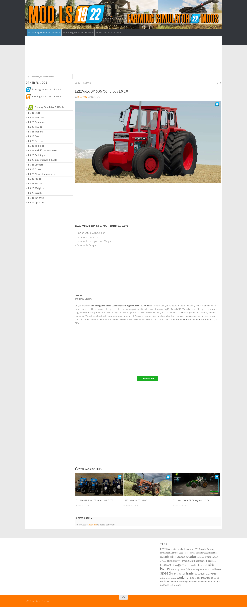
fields (209, 560)
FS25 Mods (211, 581)
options (181, 569)
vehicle (208, 574)
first (214, 561)
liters (202, 565)
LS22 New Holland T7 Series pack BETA (94, 500)
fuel (176, 565)
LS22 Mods (82, 97)
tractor (180, 573)
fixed (162, 565)
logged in (92, 524)
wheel (168, 578)
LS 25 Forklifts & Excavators (43, 150)
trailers (197, 574)
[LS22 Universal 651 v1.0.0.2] (148, 484)
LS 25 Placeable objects (41, 174)
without (173, 578)
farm (177, 560)
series (207, 570)
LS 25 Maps (34, 112)
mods (173, 569)
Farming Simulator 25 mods (108, 32)
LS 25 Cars (33, 136)
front (168, 565)
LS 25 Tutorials (36, 197)
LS (206, 565)
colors (200, 557)
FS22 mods (200, 549)
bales (176, 557)
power (201, 569)
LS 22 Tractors (83, 82)
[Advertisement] (147, 59)
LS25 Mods (175, 585)
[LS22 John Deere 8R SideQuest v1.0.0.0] (196, 484)
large (192, 565)
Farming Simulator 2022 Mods (201, 553)
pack (189, 569)
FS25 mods (172, 581)
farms (203, 561)
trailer (190, 573)
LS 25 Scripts (35, 193)
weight (162, 578)
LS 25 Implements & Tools (42, 160)
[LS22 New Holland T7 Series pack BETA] (99, 484)
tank (173, 573)
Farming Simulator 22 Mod (192, 581)
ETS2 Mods (166, 549)
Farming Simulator (190, 560)
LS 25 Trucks (35, 126)
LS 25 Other (34, 169)
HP (188, 565)
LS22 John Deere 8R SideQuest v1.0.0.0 (190, 500)
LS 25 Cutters (35, 141)
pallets (195, 570)
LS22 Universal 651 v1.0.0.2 (136, 500)
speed (165, 573)
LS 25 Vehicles (36, 145)
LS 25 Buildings (36, 155)
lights (197, 565)
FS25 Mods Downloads (201, 577)
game (182, 564)
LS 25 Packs (34, 178)
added (168, 557)
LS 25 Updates (36, 202)
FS (173, 565)
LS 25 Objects (35, 164)
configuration (210, 557)
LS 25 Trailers (35, 131)
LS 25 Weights (36, 188)
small (213, 569)
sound (218, 570)
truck (202, 573)
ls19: (211, 565)
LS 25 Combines (36, 122)
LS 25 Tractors (36, 117)
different (163, 561)
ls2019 (165, 568)
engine (170, 560)
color (192, 556)
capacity (183, 557)
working (182, 577)
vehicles (215, 573)
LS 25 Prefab (35, 183)
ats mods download (183, 549)
